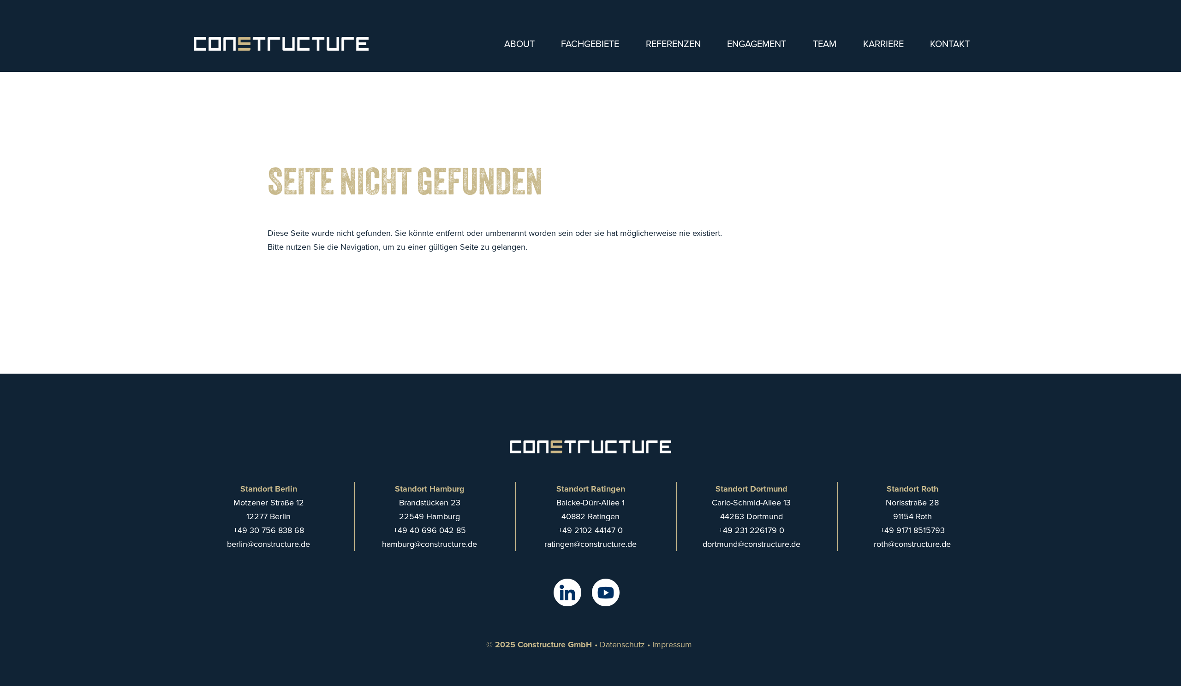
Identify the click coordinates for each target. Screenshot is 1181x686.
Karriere (883, 43)
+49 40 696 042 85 (430, 530)
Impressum (672, 644)
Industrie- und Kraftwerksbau (639, 99)
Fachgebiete (590, 43)
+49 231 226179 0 (751, 530)
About (519, 43)
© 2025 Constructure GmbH (539, 645)
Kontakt (950, 43)
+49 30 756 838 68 (268, 530)
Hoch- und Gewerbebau (629, 81)
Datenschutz (622, 644)
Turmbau (598, 62)
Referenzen (673, 43)
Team (824, 43)
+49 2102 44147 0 (590, 530)
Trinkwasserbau (612, 118)
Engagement (756, 43)
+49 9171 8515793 (912, 530)
